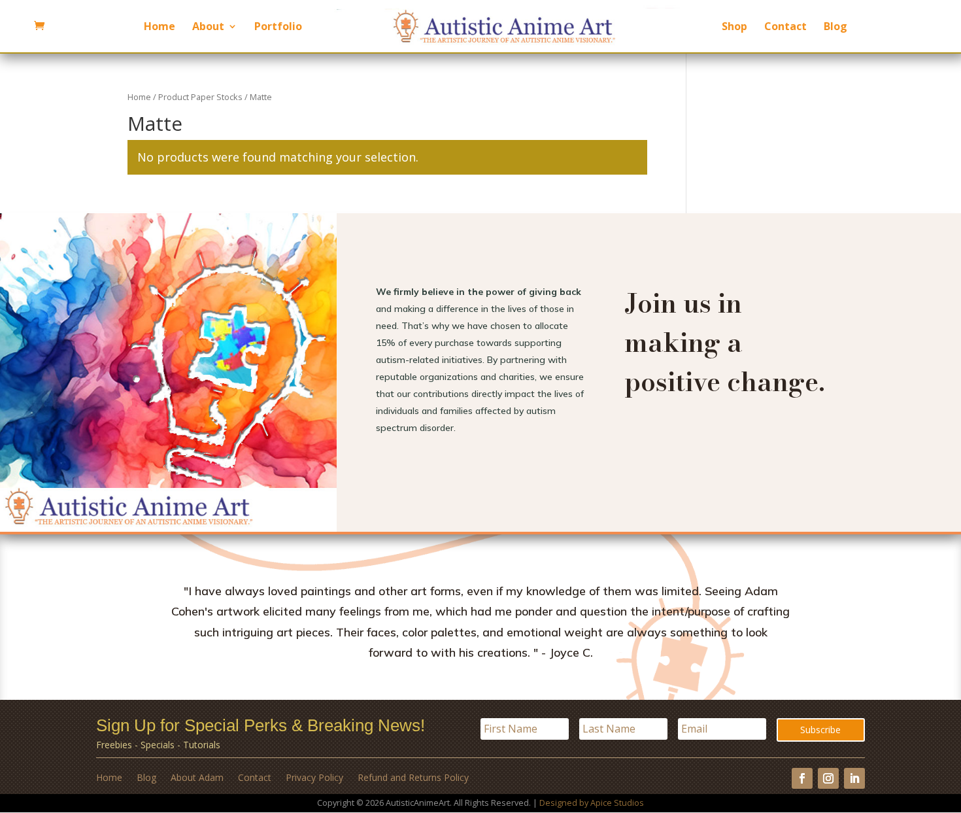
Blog (835, 27)
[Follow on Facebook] (802, 778)
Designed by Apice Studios (591, 802)
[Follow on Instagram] (828, 778)
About (208, 27)
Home (159, 27)
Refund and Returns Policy (413, 778)
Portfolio (278, 27)
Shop (734, 27)
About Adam (197, 778)
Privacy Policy (314, 778)
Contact (785, 27)
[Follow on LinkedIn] (854, 778)
